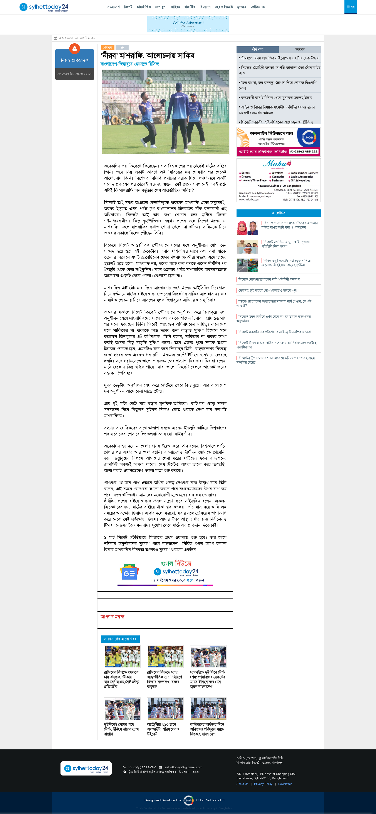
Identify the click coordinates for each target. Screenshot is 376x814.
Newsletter (285, 784)
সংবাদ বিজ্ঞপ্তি (224, 7)
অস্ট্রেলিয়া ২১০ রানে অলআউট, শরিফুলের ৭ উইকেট (163, 729)
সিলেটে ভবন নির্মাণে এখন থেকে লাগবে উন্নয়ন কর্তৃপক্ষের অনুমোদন (274, 318)
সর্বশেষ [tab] (299, 49)
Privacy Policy (263, 784)
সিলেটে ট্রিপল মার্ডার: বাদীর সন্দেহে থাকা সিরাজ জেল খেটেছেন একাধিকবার (277, 345)
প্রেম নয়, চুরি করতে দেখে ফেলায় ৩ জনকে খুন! (267, 290)
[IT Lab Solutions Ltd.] (279, 141)
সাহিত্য (175, 7)
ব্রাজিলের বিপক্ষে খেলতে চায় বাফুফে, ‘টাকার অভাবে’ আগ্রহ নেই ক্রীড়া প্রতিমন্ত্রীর (121, 679)
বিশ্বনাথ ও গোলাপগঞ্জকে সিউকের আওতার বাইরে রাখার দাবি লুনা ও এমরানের (290, 225)
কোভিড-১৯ (258, 7)
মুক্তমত (241, 7)
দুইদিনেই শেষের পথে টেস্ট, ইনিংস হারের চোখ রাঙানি (121, 729)
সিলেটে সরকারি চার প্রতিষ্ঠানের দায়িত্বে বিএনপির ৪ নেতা (274, 332)
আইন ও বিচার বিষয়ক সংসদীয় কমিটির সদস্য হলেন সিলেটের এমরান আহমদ (277, 110)
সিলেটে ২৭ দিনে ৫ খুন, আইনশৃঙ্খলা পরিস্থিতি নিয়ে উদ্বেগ (286, 244)
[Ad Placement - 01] (188, 24)
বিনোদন (205, 7)
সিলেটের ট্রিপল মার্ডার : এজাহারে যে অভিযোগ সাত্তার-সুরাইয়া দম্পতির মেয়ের (276, 360)
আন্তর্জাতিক (144, 7)
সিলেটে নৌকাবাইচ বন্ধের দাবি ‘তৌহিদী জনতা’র (269, 279)
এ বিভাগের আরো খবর (120, 639)
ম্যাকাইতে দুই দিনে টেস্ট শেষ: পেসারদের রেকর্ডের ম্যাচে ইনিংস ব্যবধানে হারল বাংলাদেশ (207, 679)
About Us (243, 784)
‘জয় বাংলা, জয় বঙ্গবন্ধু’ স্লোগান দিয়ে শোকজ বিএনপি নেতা (277, 85)
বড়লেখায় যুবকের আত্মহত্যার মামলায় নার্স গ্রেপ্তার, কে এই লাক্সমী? (274, 303)
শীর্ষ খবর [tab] (257, 49)
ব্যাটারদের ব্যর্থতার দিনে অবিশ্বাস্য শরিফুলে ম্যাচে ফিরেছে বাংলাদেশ (207, 729)
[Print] (122, 47)
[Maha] (279, 180)
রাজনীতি (189, 7)
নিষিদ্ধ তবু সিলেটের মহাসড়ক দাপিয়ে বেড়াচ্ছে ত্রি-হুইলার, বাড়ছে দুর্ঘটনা (286, 262)
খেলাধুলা (160, 7)
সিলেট (128, 7)
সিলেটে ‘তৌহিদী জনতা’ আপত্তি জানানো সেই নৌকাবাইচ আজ (280, 70)
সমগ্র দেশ (113, 7)
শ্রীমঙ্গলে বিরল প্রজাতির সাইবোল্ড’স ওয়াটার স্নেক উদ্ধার (279, 58)
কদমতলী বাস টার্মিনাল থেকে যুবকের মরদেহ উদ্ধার (276, 97)
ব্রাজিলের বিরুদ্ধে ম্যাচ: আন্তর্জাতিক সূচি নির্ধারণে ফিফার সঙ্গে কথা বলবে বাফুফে (164, 679)
